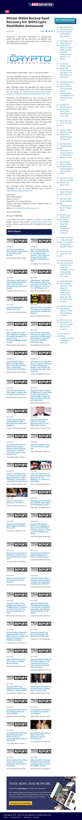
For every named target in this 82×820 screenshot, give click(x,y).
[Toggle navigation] (7, 11)
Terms (6, 817)
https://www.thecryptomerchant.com (19, 191)
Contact (36, 817)
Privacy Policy (16, 817)
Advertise (27, 817)
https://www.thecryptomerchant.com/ (26, 208)
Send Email (15, 199)
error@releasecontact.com (39, 222)
